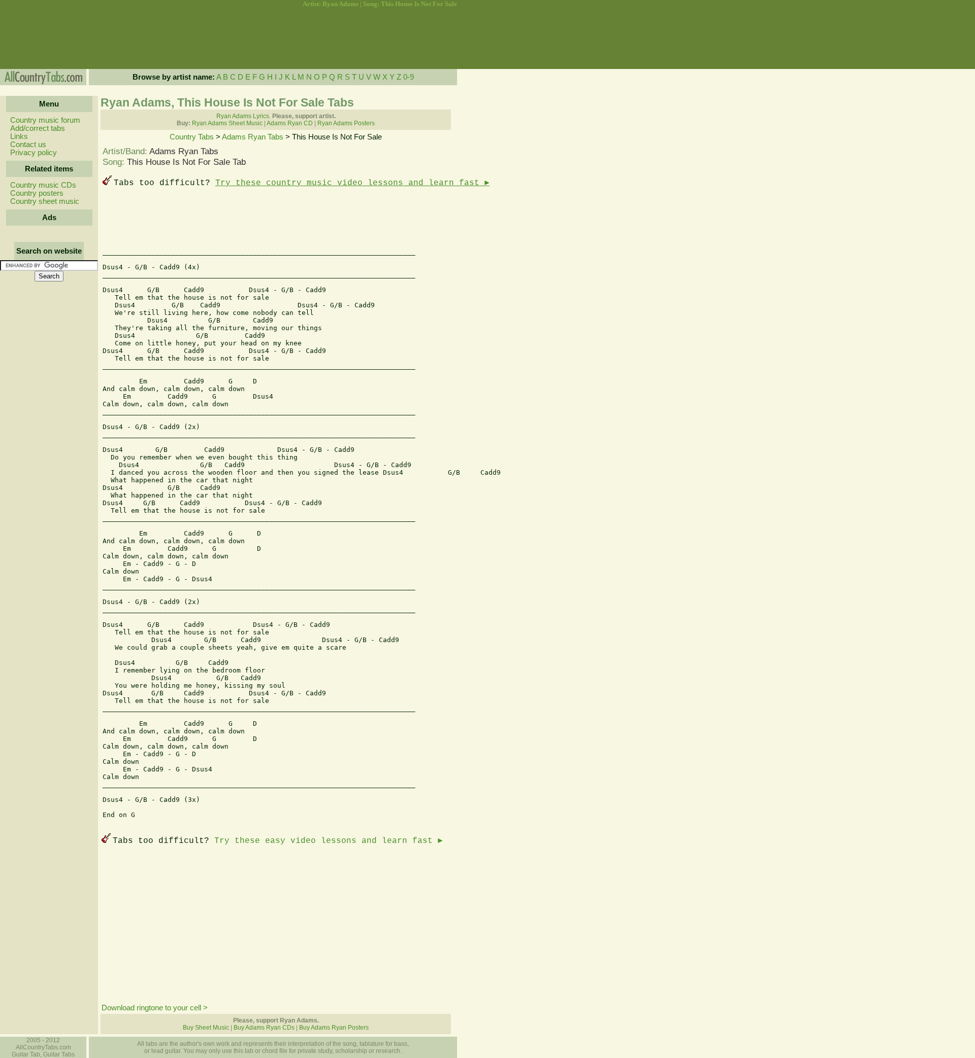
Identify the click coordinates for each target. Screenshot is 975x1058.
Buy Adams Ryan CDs (264, 1027)
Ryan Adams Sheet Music (227, 123)
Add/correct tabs (37, 128)
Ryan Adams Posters (346, 123)
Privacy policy (33, 153)
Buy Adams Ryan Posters (334, 1027)
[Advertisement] (48, 38)
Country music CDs (43, 185)
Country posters (36, 193)
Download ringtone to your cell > (155, 1008)
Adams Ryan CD (290, 123)
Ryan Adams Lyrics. (243, 116)
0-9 (408, 77)
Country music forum (45, 120)
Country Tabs (192, 137)
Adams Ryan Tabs (252, 137)
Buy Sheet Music (206, 1027)
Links (19, 136)
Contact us (28, 144)
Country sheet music (44, 201)
